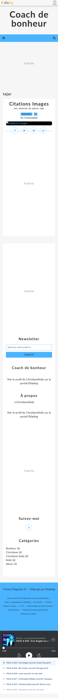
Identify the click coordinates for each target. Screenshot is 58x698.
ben (15, 109)
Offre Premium (13, 610)
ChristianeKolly (35, 379)
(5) (11, 564)
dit (29, 109)
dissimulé (23, 109)
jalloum (35, 109)
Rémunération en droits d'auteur (40, 606)
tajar (42, 109)
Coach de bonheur (29, 19)
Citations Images (29, 104)
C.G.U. (22, 606)
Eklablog (50, 589)
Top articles (37, 602)
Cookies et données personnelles (35, 610)
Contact (48, 602)
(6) (13, 548)
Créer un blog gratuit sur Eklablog (17, 602)
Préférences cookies (28, 614)
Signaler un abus (10, 606)
